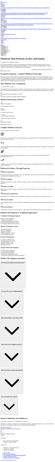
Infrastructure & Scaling (40, 7)
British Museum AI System (14, 25)
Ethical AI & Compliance (36, 29)
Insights (2, 31)
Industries (3, 15)
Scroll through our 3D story (7, 29)
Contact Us (12, 38)
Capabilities (3, 10)
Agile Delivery (41, 14)
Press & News (12, 34)
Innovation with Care (25, 29)
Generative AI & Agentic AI (18, 13)
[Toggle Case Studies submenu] (8, 50)
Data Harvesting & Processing (31, 13)
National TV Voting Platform (27, 25)
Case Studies (4, 21)
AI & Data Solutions (5, 7)
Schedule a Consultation (20, 38)
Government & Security (16, 18)
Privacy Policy (6, 452)
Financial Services (26, 18)
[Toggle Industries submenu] (7, 49)
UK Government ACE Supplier (8, 23)
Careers (8, 38)
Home (2, 3)
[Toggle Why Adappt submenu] (8, 52)
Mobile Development (33, 14)
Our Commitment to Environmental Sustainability (14, 455)
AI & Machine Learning (6, 13)
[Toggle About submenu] (5, 55)
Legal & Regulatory (34, 18)
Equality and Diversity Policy (10, 456)
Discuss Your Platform (6, 427)
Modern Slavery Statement (9, 454)
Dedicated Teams (14, 7)
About (2, 35)
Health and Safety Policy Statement (11, 457)
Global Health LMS (19, 23)
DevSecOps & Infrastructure (22, 14)
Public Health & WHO (6, 18)
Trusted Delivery (17, 29)
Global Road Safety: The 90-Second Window (34, 23)
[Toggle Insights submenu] (6, 53)
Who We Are (4, 38)
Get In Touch (4, 2)
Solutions (3, 5)
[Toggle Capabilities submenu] (8, 48)
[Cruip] (3, 1)
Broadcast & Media (43, 18)
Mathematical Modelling (10, 14)
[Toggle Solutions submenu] (7, 46)
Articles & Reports (5, 34)
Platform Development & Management (26, 7)
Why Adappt (3, 26)
